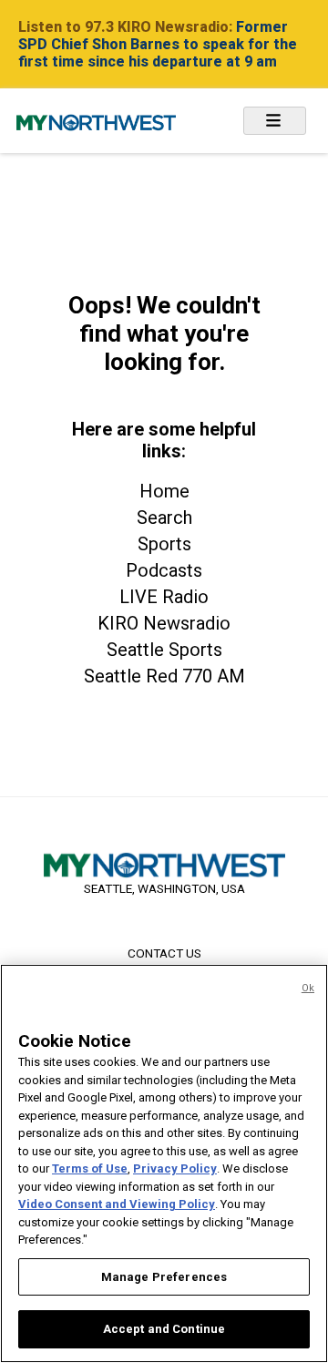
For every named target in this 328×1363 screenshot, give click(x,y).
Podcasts (164, 570)
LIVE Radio (164, 597)
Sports (164, 544)
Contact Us (164, 953)
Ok (308, 988)
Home (164, 491)
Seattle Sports (164, 650)
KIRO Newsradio (164, 623)
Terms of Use (90, 1168)
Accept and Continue (164, 1329)
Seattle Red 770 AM (164, 676)
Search (164, 517)
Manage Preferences (164, 1277)
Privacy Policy (175, 1168)
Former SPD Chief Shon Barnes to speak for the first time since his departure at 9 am (157, 44)
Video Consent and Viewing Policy (116, 1204)
